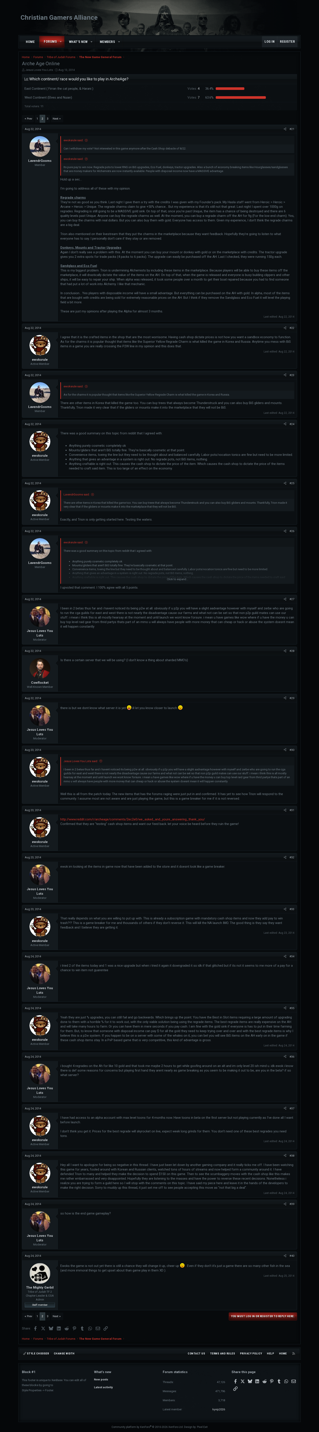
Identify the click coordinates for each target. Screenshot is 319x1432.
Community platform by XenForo (147, 1427)
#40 (291, 1255)
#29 (291, 698)
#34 (291, 956)
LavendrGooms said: (77, 494)
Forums (50, 42)
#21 (291, 129)
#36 (291, 1056)
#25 (291, 483)
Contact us (196, 1353)
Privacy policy (251, 1353)
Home (30, 42)
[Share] (285, 129)
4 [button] (193, 89)
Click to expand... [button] (177, 579)
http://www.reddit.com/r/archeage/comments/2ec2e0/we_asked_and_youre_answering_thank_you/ (132, 819)
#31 (291, 810)
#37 (291, 1108)
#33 (291, 909)
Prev (29, 118)
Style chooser (37, 1353)
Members (107, 42)
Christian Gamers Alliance (59, 17)
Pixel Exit (202, 1427)
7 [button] (193, 97)
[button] (61, 41)
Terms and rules (222, 1353)
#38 (291, 1155)
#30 (291, 750)
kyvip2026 (218, 1409)
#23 (291, 375)
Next (55, 118)
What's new (78, 42)
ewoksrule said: (73, 140)
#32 (291, 857)
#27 (291, 599)
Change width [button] (64, 1353)
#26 (291, 531)
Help (270, 1353)
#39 (291, 1204)
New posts (101, 1379)
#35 (291, 1008)
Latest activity (103, 1387)
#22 (291, 328)
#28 (291, 651)
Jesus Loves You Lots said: (81, 761)
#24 (291, 424)
